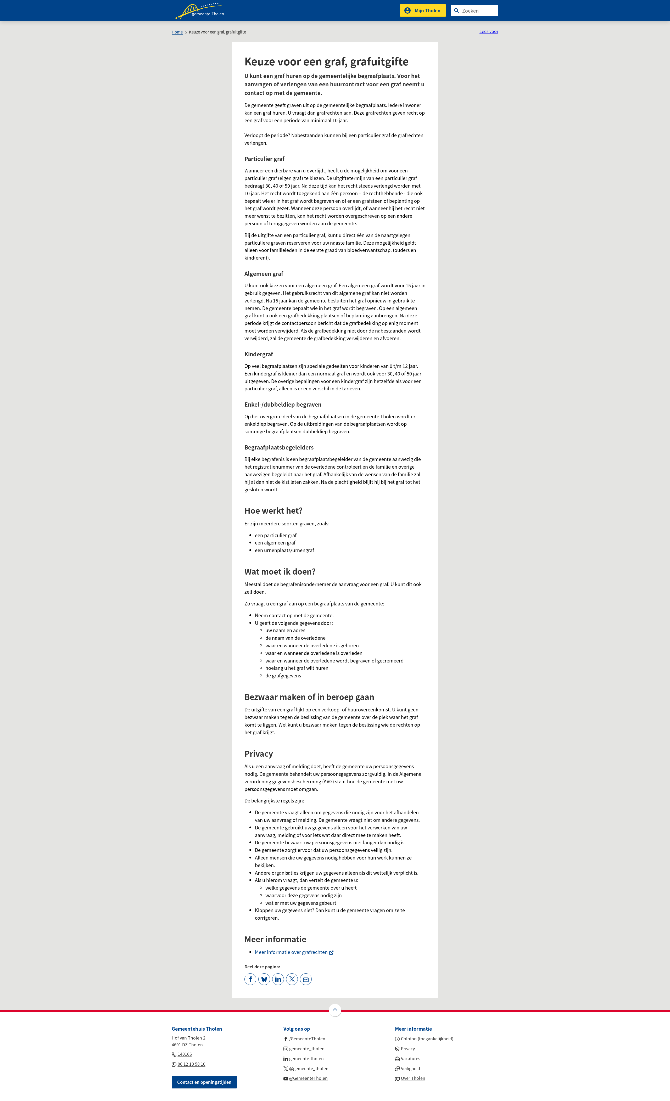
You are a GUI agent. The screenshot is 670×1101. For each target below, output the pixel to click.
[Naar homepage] (203, 10)
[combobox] (474, 10)
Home (177, 32)
